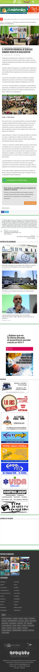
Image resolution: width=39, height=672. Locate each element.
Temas (3, 615)
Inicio (1, 22)
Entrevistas (3, 607)
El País (2, 604)
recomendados (12, 623)
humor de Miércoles (6, 625)
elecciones (24, 628)
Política (16, 604)
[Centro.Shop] (14, 495)
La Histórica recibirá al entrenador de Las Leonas (26, 237)
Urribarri (24, 625)
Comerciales (3, 587)
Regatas (19, 628)
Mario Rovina (33, 620)
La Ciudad (16, 590)
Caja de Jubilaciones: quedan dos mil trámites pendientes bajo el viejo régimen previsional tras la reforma (18, 316)
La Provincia (8, 22)
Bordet (14, 625)
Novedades (17, 599)
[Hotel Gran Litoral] (14, 453)
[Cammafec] (14, 468)
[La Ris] (14, 402)
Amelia (2, 584)
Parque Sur (20, 623)
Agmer (26, 618)
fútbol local (31, 630)
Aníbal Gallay (5, 623)
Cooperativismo (4, 590)
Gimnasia (15, 618)
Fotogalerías (3, 610)
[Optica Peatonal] (14, 387)
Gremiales (16, 582)
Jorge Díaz (29, 623)
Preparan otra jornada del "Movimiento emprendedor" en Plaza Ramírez (12, 232)
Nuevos (9, 615)
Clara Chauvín (31, 625)
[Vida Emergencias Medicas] (14, 481)
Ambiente (2, 582)
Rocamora (4, 620)
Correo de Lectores (5, 593)
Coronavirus (32, 618)
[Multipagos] (14, 437)
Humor (15, 584)
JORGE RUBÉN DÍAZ (12, 620)
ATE (25, 623)
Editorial (2, 601)
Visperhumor (17, 610)
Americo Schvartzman (7, 618)
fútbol (14, 628)
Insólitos (16, 587)
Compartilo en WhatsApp (17, 180)
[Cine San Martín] (14, 507)
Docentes (9, 628)
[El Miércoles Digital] (19, 9)
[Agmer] (14, 421)
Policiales (16, 601)
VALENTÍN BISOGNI (17, 630)
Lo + (15, 615)
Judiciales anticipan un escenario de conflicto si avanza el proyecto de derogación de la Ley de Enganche (19, 266)
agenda (26, 620)
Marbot (19, 625)
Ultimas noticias (18, 607)
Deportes (2, 599)
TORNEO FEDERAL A (6, 630)
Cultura (2, 596)
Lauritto (4, 628)
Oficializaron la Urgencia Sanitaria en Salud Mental (18, 291)
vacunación (21, 620)
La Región (16, 596)
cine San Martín (5, 632)
